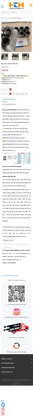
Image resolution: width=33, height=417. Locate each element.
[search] (3, 12)
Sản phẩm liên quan (10, 275)
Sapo (20, 384)
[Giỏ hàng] (30, 6)
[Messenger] (3, 405)
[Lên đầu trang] (30, 409)
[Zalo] (3, 401)
